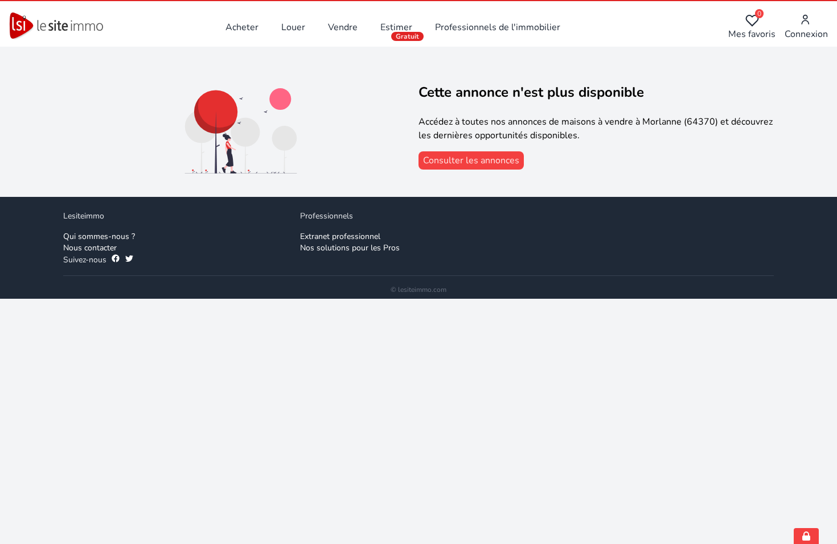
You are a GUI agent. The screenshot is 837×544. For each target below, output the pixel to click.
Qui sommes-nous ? (99, 236)
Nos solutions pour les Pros (350, 247)
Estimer (396, 27)
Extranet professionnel (340, 236)
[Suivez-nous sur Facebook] (115, 260)
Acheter (242, 27)
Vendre (343, 27)
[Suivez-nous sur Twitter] (129, 260)
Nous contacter (90, 247)
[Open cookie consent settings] (806, 536)
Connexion (806, 34)
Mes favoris (752, 27)
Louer (293, 27)
